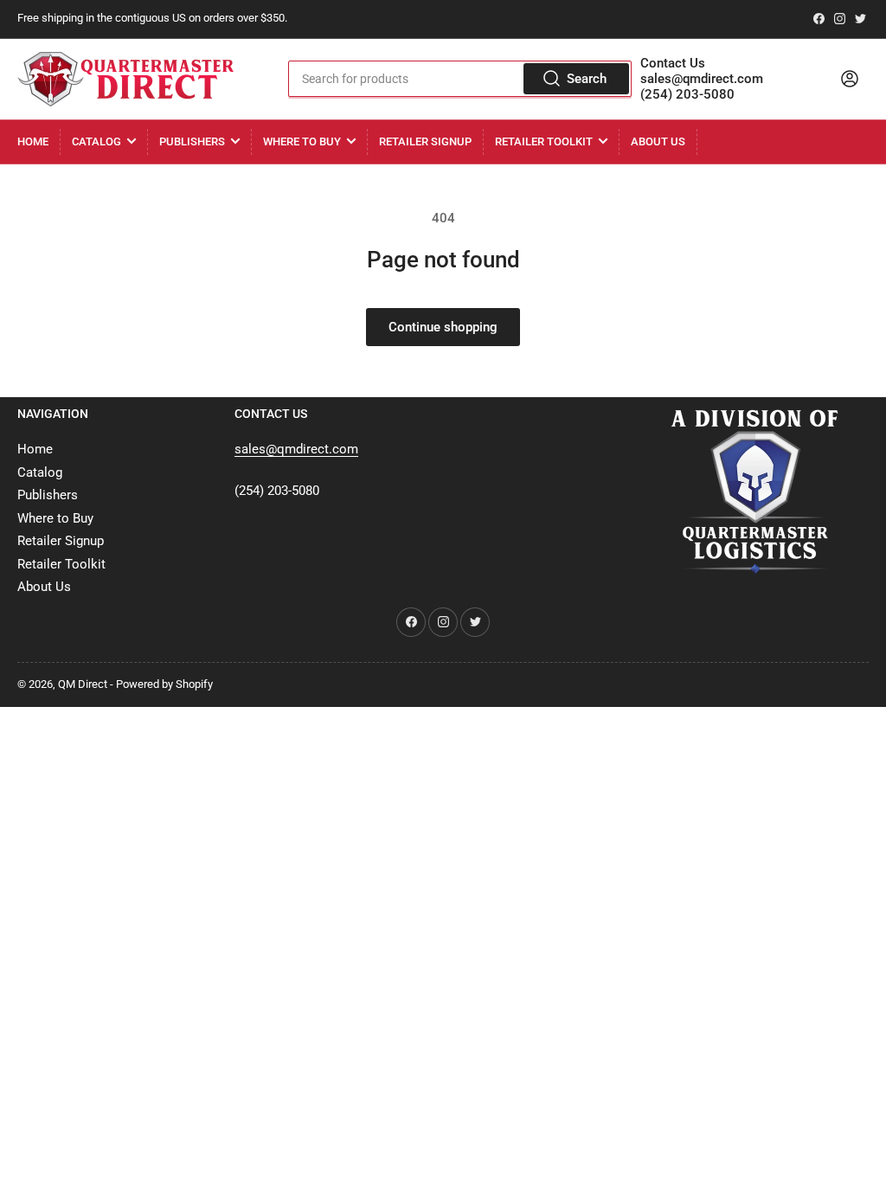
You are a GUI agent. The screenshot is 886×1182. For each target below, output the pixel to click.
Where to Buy (302, 141)
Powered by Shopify (164, 684)
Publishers (192, 141)
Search (587, 79)
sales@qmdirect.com (701, 79)
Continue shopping (443, 327)
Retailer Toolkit (544, 141)
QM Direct (82, 684)
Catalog (96, 141)
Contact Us (672, 63)
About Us (658, 141)
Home (32, 141)
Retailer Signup (425, 141)
